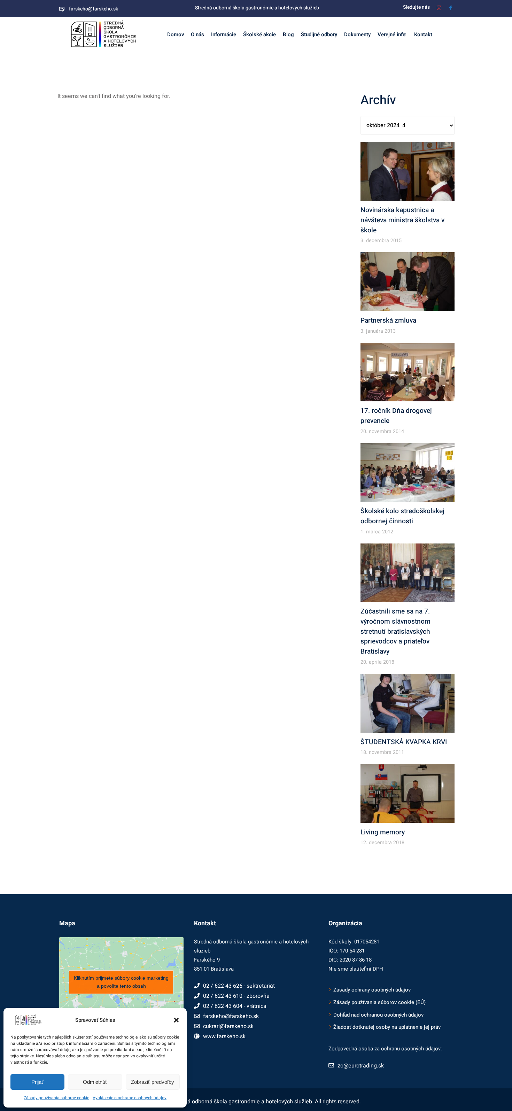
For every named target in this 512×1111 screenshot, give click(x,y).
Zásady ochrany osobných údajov (372, 990)
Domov (175, 34)
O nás (197, 34)
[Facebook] (450, 7)
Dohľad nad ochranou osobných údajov (378, 1015)
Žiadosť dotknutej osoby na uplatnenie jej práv (387, 1027)
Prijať (37, 1082)
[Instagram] (439, 7)
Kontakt (422, 34)
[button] (176, 1020)
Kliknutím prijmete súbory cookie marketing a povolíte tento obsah (121, 982)
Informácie (223, 34)
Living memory (382, 832)
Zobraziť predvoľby (152, 1082)
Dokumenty (357, 34)
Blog (288, 34)
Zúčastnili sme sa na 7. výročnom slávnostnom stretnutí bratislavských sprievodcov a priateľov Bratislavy (395, 631)
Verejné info (392, 34)
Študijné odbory (319, 34)
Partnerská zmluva (388, 320)
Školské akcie (259, 34)
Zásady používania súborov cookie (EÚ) (379, 1002)
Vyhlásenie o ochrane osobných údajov (129, 1098)
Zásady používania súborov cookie (56, 1098)
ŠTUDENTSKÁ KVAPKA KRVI (403, 742)
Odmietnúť (95, 1082)
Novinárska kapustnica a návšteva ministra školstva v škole (402, 220)
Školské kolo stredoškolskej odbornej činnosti (402, 516)
